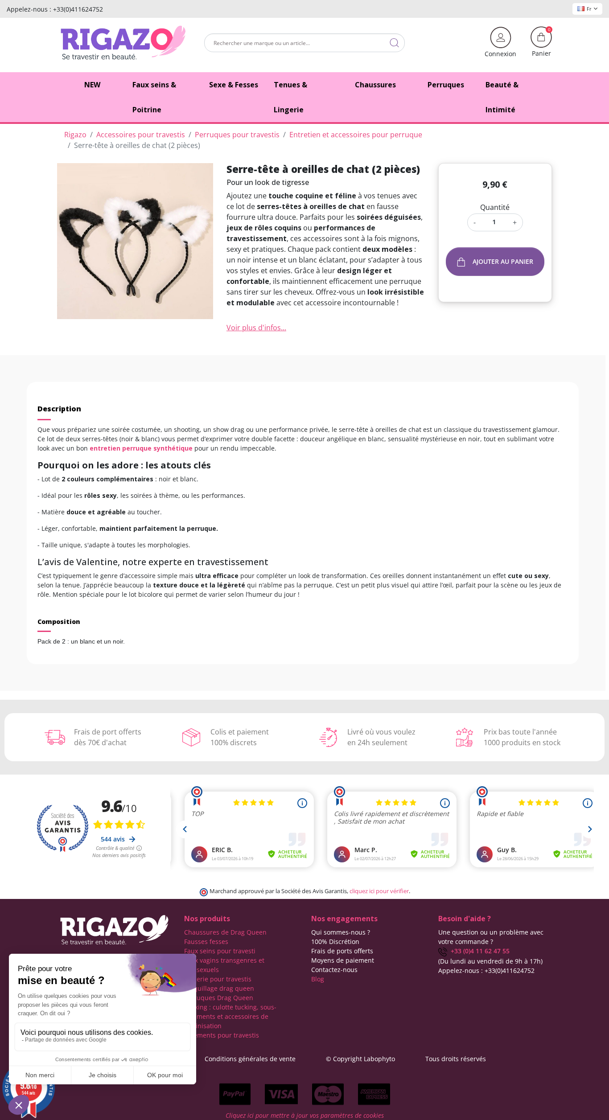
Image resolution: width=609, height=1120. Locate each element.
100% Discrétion (335, 941)
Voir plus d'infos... (256, 327)
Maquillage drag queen (219, 988)
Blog (317, 979)
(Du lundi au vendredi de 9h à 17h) (490, 961)
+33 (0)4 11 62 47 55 (478, 951)
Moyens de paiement (342, 960)
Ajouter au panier (503, 261)
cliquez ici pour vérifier (379, 891)
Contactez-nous (334, 969)
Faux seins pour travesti (219, 951)
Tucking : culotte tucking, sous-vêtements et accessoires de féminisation (230, 1016)
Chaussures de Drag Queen (225, 932)
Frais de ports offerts (342, 951)
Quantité (495, 207)
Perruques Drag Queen (218, 997)
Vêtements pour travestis (221, 1035)
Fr (589, 8)
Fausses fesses (206, 941)
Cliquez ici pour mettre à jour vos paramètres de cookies (305, 1115)
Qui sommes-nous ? (340, 932)
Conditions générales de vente (250, 1058)
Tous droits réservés (455, 1058)
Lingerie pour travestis (217, 979)
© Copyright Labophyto (360, 1058)
